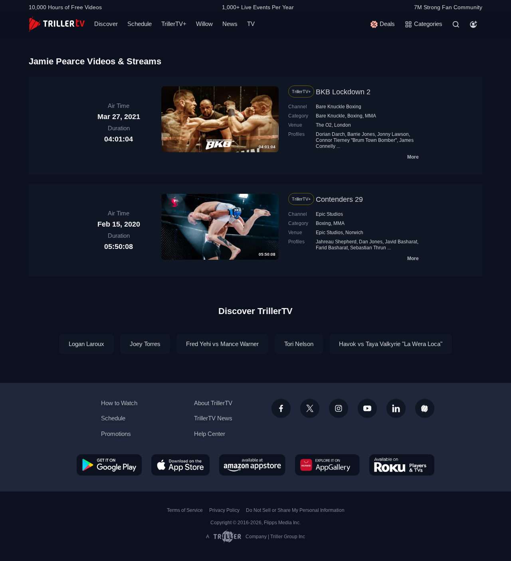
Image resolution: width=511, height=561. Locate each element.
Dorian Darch (330, 134)
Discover (106, 23)
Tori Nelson (298, 343)
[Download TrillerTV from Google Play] (109, 464)
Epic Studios (329, 214)
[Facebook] (281, 408)
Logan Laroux (86, 343)
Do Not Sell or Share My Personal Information (295, 510)
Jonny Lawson (393, 134)
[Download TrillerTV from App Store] (180, 464)
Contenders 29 (339, 199)
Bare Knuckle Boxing (338, 106)
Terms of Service (185, 510)
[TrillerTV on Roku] (401, 464)
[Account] (473, 24)
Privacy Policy (224, 510)
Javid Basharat (401, 242)
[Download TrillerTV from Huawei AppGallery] (327, 464)
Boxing (354, 116)
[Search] (456, 24)
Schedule (139, 23)
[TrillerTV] (57, 24)
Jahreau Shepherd (336, 242)
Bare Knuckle (330, 116)
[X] (309, 408)
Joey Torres (145, 343)
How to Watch (119, 403)
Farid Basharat (332, 248)
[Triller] (424, 408)
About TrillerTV (213, 403)
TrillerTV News (213, 418)
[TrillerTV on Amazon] (252, 464)
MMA (370, 116)
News (230, 23)
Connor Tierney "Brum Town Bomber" (356, 140)
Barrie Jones (361, 134)
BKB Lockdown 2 (343, 92)
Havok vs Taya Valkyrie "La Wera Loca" (390, 343)
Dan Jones (370, 242)
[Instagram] (338, 408)
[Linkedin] (396, 408)
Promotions (116, 433)
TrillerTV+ (173, 23)
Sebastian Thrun (368, 248)
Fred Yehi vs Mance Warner (222, 343)
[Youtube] (367, 408)
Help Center (209, 433)
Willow (204, 23)
